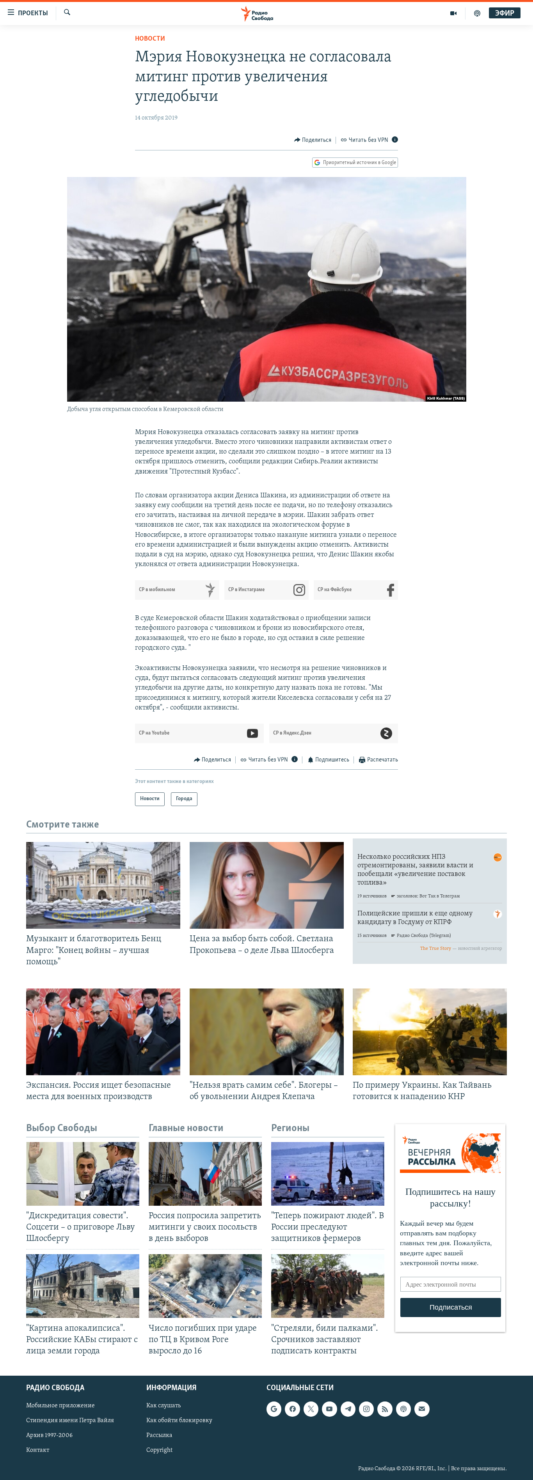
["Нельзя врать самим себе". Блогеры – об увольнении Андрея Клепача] (267, 1031)
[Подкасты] (403, 1408)
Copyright (159, 1450)
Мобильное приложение (60, 1406)
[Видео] (453, 13)
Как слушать (163, 1406)
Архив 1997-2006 (49, 1435)
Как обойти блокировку (179, 1420)
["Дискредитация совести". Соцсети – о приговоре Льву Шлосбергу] (82, 1174)
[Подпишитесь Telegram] (348, 1408)
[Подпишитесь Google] (273, 1408)
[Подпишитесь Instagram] (366, 1408)
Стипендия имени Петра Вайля (70, 1420)
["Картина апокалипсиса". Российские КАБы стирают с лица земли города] (82, 1286)
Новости (150, 39)
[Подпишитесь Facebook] (292, 1408)
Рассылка (159, 1435)
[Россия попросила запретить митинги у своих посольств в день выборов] (205, 1174)
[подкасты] (477, 13)
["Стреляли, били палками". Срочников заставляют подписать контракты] (327, 1286)
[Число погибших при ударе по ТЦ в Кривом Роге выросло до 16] (205, 1286)
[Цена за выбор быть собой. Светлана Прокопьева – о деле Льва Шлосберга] (267, 885)
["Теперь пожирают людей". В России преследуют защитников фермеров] (327, 1174)
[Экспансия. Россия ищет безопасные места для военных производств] (103, 1031)
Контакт (37, 1450)
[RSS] (384, 1408)
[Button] (313, 140)
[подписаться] (421, 1408)
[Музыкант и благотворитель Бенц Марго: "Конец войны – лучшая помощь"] (103, 885)
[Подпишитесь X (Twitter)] (311, 1408)
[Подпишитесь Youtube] (329, 1408)
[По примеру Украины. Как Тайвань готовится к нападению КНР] (430, 1031)
